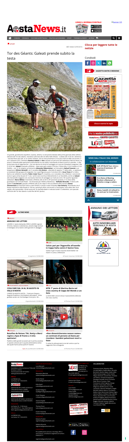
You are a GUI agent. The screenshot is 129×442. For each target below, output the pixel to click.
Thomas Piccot (70, 301)
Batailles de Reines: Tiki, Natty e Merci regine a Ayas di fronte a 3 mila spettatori (24, 335)
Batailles (12, 331)
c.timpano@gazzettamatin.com (45, 397)
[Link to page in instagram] (93, 63)
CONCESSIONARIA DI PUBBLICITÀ (79, 363)
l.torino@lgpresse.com (75, 389)
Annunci (11, 218)
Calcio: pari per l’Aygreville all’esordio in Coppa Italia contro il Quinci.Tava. (63, 246)
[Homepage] (10, 38)
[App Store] (96, 30)
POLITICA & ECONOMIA (57, 38)
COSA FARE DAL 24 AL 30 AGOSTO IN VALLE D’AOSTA (23, 289)
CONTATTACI (40, 429)
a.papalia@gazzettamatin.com (45, 402)
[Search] (113, 38)
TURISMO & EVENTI (80, 38)
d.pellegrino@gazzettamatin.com (46, 392)
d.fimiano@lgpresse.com (76, 397)
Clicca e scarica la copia (103, 123)
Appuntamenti (13, 285)
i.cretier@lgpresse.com (75, 393)
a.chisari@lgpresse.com (79, 382)
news (71, 47)
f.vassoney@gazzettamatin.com (45, 413)
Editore (13, 377)
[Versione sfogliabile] (82, 27)
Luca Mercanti (31, 349)
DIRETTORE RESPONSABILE (44, 364)
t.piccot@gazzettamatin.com (44, 408)
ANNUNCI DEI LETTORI (17, 221)
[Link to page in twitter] (98, 63)
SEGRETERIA (39, 417)
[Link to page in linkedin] (104, 63)
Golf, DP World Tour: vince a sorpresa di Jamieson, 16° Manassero (107, 168)
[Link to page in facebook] (87, 63)
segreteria (33, 256)
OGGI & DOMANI (23, 285)
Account (71, 385)
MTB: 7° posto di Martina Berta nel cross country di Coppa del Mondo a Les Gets (64, 290)
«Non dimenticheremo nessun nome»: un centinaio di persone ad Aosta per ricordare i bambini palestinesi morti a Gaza (63, 337)
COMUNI (17, 38)
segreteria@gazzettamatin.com (23, 410)
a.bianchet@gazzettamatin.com (45, 375)
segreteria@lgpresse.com (79, 375)
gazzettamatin (31, 301)
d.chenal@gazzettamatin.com (45, 381)
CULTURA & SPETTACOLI (39, 38)
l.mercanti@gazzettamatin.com (45, 368)
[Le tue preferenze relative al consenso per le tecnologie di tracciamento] (125, 438)
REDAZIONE (14, 404)
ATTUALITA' (51, 331)
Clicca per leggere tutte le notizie (101, 46)
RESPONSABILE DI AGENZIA (77, 378)
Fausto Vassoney (69, 256)
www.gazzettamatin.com (18, 373)
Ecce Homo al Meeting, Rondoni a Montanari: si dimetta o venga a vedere (107, 180)
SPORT (69, 38)
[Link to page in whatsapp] (109, 63)
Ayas (23, 349)
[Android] (96, 26)
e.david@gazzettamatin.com (44, 386)
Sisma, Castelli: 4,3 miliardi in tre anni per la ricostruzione (108, 191)
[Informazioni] (97, 38)
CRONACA (25, 38)
